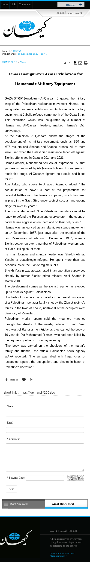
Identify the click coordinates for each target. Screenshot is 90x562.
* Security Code (15, 477)
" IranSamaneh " (58, 555)
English (61, 12)
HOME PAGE (9, 62)
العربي (69, 12)
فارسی (78, 12)
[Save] (75, 62)
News (23, 62)
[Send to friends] (80, 63)
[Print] (86, 63)
